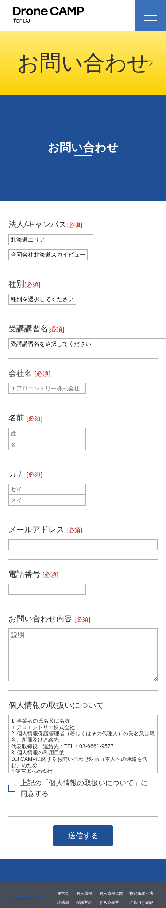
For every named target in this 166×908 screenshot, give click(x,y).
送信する (83, 836)
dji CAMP (27, 897)
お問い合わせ (83, 62)
